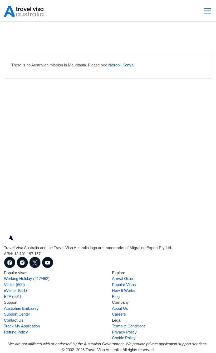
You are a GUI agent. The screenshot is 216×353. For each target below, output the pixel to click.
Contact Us (13, 320)
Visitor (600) (14, 284)
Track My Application (22, 326)
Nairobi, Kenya (121, 65)
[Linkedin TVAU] (23, 266)
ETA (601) (12, 296)
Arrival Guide (123, 278)
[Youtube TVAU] (47, 266)
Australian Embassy (21, 308)
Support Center (17, 314)
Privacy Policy (124, 332)
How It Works (123, 290)
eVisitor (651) (15, 290)
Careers (119, 314)
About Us (120, 308)
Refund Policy (16, 332)
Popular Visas (124, 284)
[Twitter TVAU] (35, 266)
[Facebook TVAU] (10, 266)
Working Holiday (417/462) (27, 278)
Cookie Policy (124, 338)
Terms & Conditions (129, 326)
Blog (116, 296)
